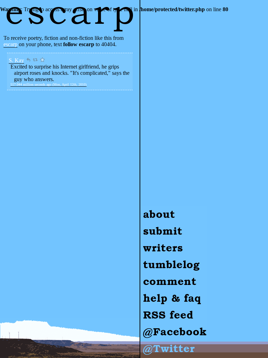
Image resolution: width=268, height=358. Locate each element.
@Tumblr (151, 259)
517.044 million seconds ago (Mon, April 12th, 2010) (48, 84)
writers (147, 242)
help (145, 293)
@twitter (149, 343)
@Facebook (153, 326)
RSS (145, 310)
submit (147, 226)
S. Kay (16, 60)
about (146, 209)
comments (151, 276)
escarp (10, 44)
